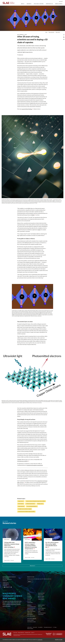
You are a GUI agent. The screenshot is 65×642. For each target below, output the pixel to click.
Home (46, 32)
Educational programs (42, 612)
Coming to (5, 582)
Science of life (29, 612)
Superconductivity (21, 506)
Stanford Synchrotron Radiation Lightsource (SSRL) (26, 511)
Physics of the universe (31, 611)
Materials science (40, 503)
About (28, 593)
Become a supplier (41, 596)
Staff (29, 627)
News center (58, 32)
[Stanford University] (48, 634)
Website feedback (30, 628)
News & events (41, 605)
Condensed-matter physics (30, 503)
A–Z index (54, 627)
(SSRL (39, 229)
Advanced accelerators (31, 608)
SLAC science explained (31, 616)
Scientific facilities (30, 620)
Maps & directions (21, 632)
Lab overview (29, 597)
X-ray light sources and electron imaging (24, 508)
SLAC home (15, 632)
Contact (4, 585)
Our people (29, 596)
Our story (29, 594)
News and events (51, 32)
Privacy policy (35, 627)
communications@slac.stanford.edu (34, 465)
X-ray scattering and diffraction (32, 506)
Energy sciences (20, 501)
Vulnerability (47, 627)
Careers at (41, 599)
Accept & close (58, 639)
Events (39, 611)
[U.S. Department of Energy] (57, 634)
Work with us (41, 593)
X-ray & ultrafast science (31, 606)
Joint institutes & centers (31, 621)
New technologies (30, 609)
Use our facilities (41, 597)
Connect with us (30, 602)
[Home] (7, 634)
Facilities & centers (31, 618)
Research (29, 605)
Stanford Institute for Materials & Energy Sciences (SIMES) (35, 501)
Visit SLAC (29, 599)
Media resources (41, 609)
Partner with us (40, 594)
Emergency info (27, 632)
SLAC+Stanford (20, 503)
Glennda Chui (20, 54)
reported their (27, 109)
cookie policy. (40, 639)
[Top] (62, 624)
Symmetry (41, 608)
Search (60, 1)
